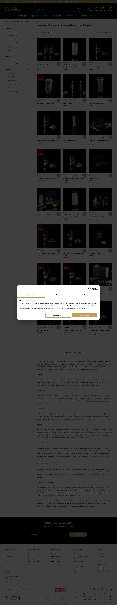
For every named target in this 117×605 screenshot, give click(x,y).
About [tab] (86, 295)
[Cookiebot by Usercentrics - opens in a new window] (90, 288)
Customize (57, 315)
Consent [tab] (31, 295)
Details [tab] (58, 295)
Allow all (85, 315)
